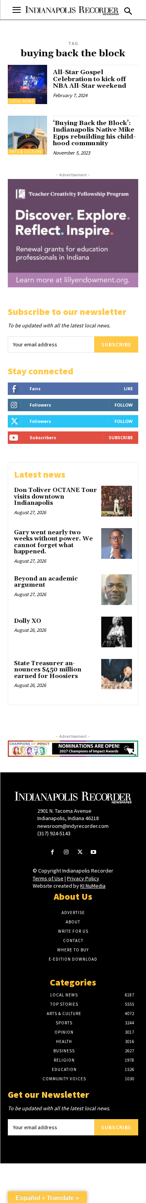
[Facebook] (52, 852)
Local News (21, 101)
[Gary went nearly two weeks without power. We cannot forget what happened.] (116, 543)
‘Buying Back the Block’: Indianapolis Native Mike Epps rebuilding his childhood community (94, 133)
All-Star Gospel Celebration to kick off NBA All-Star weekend (89, 79)
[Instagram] (66, 852)
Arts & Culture (25, 151)
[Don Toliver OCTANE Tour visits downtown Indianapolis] (116, 501)
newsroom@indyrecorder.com (73, 825)
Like (128, 388)
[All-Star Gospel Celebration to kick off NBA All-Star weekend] (27, 84)
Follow (123, 405)
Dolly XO (27, 621)
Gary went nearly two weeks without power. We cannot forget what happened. (53, 542)
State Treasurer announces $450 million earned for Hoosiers (47, 670)
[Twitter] (80, 852)
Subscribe (116, 344)
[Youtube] (94, 852)
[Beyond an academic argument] (116, 589)
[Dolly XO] (116, 632)
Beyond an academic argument (46, 582)
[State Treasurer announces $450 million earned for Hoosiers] (116, 674)
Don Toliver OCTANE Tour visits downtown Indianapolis (55, 497)
